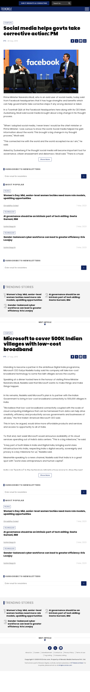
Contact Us (58, 653)
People (7, 191)
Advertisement (47, 653)
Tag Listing (48, 655)
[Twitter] (76, 41)
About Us (28, 653)
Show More (45, 159)
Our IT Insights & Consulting (34, 3)
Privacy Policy (69, 653)
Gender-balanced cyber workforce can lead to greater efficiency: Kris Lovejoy (44, 239)
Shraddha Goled (11, 205)
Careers (36, 653)
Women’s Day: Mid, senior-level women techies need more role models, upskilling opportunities (45, 197)
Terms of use (80, 653)
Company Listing (60, 655)
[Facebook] (72, 41)
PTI (5, 41)
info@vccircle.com (65, 665)
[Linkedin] (80, 41)
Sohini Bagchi (9, 226)
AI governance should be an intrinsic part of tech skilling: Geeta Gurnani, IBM (40, 218)
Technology (9, 212)
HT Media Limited (77, 663)
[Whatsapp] (84, 41)
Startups (8, 23)
